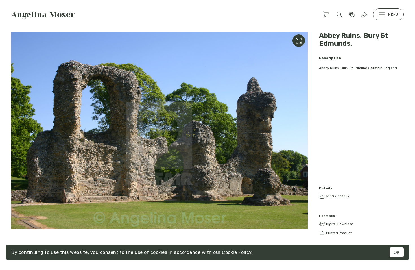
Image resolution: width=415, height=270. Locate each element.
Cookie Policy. (237, 252)
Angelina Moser (43, 14)
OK (397, 252)
